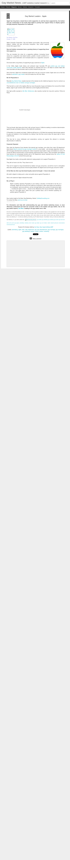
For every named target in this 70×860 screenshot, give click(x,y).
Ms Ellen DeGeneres (28, 91)
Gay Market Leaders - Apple (35, 16)
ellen (23, 229)
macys (36, 231)
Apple (42, 62)
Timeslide (37, 7)
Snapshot (30, 7)
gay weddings (26, 231)
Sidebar (25, 7)
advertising (15, 229)
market (41, 231)
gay (36, 229)
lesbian (32, 231)
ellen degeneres (29, 229)
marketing (46, 231)
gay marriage (51, 229)
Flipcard (8, 7)
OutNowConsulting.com (43, 198)
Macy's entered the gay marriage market (24, 149)
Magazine (14, 7)
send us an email (22, 200)
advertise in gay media (18, 74)
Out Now (20, 208)
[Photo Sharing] (11, 34)
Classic (3, 7)
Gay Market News (16, 81)
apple (19, 229)
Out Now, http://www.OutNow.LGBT (43, 227)
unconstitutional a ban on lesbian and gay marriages (21, 82)
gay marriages (60, 229)
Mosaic (20, 7)
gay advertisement (42, 229)
